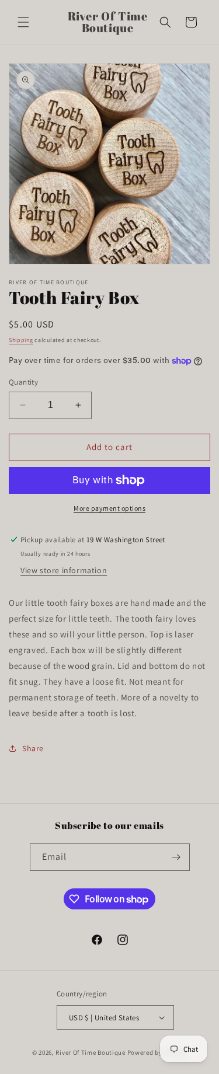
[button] (23, 22)
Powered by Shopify (157, 1052)
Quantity (23, 382)
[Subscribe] (176, 857)
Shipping (21, 340)
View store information (63, 570)
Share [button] (33, 748)
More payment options (109, 508)
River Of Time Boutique (90, 1052)
